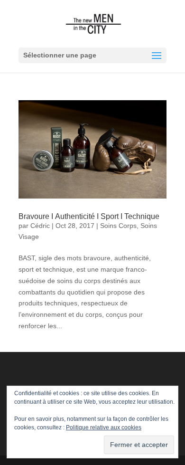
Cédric (40, 225)
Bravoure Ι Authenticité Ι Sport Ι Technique (88, 216)
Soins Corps (118, 225)
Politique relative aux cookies (103, 427)
